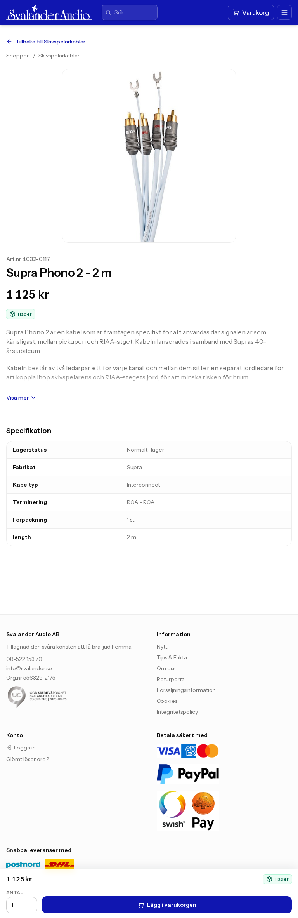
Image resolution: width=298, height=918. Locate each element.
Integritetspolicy (177, 711)
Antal (14, 892)
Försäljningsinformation (186, 690)
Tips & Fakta (172, 657)
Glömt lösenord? (27, 759)
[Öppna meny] (284, 12)
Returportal (171, 679)
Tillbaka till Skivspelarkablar (50, 41)
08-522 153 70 (24, 658)
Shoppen (18, 55)
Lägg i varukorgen (171, 904)
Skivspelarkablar (59, 55)
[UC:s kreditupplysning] (52, 697)
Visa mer (17, 397)
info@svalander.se (29, 668)
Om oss (166, 668)
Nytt (162, 646)
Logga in (25, 747)
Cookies (167, 700)
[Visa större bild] (149, 156)
